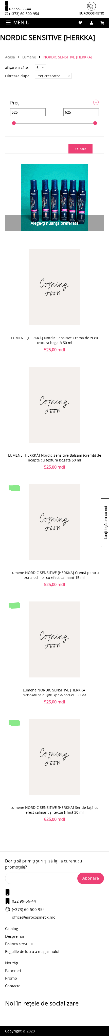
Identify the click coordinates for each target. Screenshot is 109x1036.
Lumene (28, 57)
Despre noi (14, 936)
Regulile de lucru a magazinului (32, 951)
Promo (11, 978)
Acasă (10, 57)
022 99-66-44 (19, 8)
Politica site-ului (19, 943)
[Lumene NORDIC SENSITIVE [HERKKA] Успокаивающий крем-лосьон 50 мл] (54, 639)
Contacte (12, 985)
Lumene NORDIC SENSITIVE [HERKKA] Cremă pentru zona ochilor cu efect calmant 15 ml (54, 575)
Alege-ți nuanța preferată (55, 223)
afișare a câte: (17, 67)
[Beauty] (92, 13)
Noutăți (11, 962)
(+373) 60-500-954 (23, 13)
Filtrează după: (17, 75)
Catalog (11, 928)
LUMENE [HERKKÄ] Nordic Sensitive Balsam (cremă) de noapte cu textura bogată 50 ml (54, 457)
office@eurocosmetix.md (34, 917)
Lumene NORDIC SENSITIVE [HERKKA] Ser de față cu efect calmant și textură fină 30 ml (54, 810)
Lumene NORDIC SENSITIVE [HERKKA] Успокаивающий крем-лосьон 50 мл (54, 692)
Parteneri (13, 970)
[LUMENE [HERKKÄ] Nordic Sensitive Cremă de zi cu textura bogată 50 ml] (54, 287)
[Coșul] (103, 23)
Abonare (90, 878)
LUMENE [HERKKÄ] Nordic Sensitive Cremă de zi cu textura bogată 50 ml (54, 340)
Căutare (80, 149)
